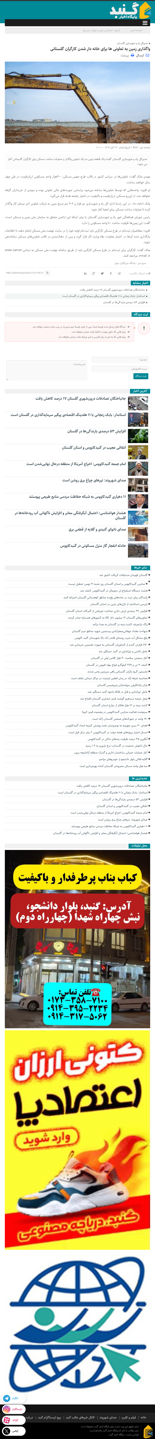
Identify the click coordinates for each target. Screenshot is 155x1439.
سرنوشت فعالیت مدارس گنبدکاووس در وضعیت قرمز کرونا (115, 712)
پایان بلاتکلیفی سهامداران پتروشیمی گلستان (122, 685)
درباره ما (28, 1417)
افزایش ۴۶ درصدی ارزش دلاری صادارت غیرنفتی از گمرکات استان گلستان (107, 611)
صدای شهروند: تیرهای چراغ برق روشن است (94, 480)
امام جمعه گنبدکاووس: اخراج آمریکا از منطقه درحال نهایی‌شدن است (76, 464)
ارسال (140, 55)
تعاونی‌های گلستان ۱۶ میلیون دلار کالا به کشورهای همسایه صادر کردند (108, 617)
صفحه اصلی (136, 30)
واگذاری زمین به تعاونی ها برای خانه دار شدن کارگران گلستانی (100, 49)
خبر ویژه (86, 30)
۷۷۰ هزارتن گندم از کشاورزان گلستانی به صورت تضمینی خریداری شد (109, 644)
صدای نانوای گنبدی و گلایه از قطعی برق (97, 529)
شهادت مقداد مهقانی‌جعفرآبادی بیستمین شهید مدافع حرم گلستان (110, 631)
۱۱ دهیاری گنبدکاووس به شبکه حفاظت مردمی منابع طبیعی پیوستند (77, 497)
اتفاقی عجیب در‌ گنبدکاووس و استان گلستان (94, 447)
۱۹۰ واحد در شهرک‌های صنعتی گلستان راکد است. (119, 718)
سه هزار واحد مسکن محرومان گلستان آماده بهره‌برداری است (114, 766)
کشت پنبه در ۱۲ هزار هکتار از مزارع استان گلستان (120, 705)
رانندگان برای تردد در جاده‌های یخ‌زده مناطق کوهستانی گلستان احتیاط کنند (105, 597)
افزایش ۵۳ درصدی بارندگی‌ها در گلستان (124, 302)
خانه (143, 1417)
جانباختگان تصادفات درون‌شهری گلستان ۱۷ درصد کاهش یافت (113, 290)
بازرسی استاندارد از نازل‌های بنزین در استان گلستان (119, 604)
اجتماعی (109, 30)
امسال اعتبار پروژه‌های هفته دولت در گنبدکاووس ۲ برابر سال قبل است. (108, 732)
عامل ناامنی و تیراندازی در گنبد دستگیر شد (123, 651)
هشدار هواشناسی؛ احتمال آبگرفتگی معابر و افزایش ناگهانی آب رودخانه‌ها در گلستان (70, 515)
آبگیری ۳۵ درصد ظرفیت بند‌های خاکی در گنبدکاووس (118, 739)
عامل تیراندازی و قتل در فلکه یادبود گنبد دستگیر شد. (117, 691)
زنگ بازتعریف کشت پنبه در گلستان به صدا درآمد (120, 624)
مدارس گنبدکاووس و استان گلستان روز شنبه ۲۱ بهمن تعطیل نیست (106, 584)
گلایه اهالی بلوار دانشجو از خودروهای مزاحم (123, 759)
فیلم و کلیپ (128, 1417)
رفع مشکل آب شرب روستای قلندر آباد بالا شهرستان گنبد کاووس (111, 637)
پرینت (126, 55)
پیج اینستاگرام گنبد (49, 1417)
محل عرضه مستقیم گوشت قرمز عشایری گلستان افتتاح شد (114, 698)
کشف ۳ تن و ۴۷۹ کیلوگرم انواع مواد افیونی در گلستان (117, 665)
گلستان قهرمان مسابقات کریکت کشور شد (123, 575)
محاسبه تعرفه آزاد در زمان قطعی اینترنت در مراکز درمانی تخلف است (109, 678)
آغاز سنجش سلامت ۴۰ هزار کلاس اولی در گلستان (119, 658)
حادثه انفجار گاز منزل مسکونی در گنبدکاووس (93, 546)
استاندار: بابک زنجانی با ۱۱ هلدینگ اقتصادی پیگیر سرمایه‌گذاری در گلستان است (104, 296)
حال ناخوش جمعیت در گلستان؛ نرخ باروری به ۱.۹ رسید (116, 745)
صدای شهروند (108, 1417)
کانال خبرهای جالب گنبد (80, 1417)
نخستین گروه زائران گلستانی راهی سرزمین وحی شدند (117, 671)
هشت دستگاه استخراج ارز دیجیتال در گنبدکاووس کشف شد (114, 590)
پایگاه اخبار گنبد (117, 1435)
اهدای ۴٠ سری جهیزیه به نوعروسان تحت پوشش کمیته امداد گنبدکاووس (107, 725)
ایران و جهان (97, 30)
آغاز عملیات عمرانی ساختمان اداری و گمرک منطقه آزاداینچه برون (111, 752)
